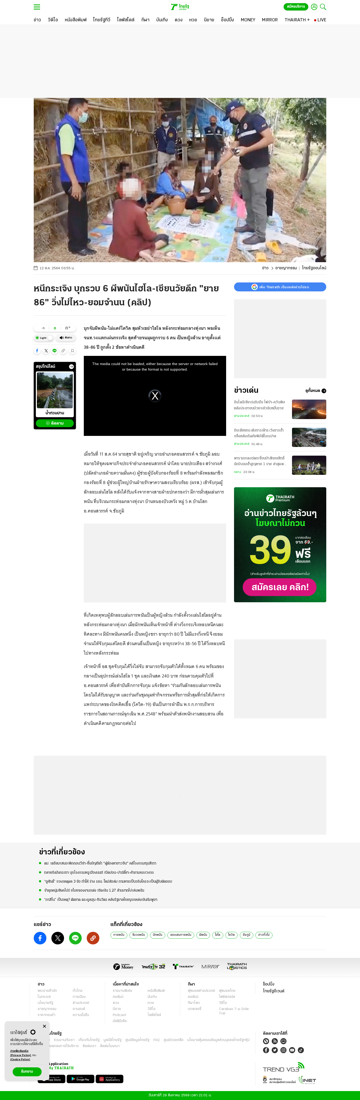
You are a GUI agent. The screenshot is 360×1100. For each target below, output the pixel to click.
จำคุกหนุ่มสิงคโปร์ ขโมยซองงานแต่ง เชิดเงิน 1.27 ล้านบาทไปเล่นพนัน (94, 891)
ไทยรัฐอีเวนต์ (273, 991)
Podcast (119, 1015)
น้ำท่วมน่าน (55, 413)
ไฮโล (217, 935)
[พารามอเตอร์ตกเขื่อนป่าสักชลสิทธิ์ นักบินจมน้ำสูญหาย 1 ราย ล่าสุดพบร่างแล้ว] (309, 465)
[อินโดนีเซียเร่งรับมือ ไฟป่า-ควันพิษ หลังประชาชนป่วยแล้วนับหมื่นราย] (309, 409)
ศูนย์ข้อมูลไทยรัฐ (137, 1040)
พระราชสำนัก (47, 991)
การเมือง (79, 997)
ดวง (116, 1003)
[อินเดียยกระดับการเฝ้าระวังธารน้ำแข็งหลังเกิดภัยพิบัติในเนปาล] (309, 437)
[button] (37, 350)
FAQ (156, 1040)
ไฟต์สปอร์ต (227, 997)
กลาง (237, 472)
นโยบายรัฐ (45, 1003)
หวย (151, 1003)
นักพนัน (157, 935)
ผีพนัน (203, 935)
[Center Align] (44, 1026)
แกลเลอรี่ (194, 1009)
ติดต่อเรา (89, 1046)
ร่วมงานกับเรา (64, 1040)
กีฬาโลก (194, 1003)
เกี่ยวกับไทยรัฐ (89, 1040)
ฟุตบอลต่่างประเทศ (201, 991)
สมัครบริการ (296, 7)
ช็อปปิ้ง (268, 984)
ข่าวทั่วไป (264, 935)
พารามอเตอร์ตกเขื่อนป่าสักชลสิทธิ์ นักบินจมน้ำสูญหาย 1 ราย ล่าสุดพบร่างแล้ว (260, 461)
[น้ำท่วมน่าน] (55, 390)
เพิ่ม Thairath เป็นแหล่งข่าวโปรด (284, 287)
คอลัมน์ (118, 997)
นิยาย (117, 1009)
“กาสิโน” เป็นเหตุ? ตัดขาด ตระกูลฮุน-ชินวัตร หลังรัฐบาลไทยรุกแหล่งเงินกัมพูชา (100, 900)
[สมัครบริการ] (280, 544)
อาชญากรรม (286, 268)
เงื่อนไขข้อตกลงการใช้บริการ (58, 1046)
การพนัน (118, 935)
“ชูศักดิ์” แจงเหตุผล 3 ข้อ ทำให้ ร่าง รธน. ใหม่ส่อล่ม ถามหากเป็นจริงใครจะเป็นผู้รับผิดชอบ (108, 882)
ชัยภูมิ (246, 935)
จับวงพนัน (138, 935)
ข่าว (265, 268)
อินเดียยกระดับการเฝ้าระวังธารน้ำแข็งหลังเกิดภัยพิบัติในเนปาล (259, 433)
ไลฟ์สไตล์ (154, 1015)
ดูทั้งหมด (312, 391)
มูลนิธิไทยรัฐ (112, 1040)
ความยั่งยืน (81, 1015)
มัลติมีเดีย (120, 1021)
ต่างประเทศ (241, 416)
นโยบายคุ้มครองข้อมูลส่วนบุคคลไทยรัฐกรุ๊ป (218, 1040)
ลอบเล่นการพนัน (180, 935)
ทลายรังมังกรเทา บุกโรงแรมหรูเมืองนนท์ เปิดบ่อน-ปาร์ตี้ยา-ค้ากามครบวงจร (99, 873)
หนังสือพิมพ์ (156, 991)
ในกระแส (44, 997)
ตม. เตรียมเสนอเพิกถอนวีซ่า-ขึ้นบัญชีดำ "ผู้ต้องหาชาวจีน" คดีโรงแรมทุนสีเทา (100, 863)
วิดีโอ (151, 1009)
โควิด (231, 935)
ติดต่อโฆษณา (110, 1046)
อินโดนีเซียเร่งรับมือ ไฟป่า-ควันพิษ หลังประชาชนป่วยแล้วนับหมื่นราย (259, 405)
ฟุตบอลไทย (227, 991)
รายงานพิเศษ (122, 991)
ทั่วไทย (77, 991)
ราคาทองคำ (46, 1015)
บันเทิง (152, 997)
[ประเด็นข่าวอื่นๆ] (71, 366)
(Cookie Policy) (20, 1059)
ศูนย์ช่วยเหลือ (173, 1040)
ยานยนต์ (79, 1009)
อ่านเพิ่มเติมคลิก (20, 1053)
